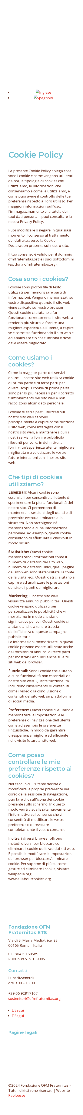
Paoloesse (16, 1095)
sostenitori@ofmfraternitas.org (34, 998)
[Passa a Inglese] (43, 92)
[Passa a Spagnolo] (43, 97)
